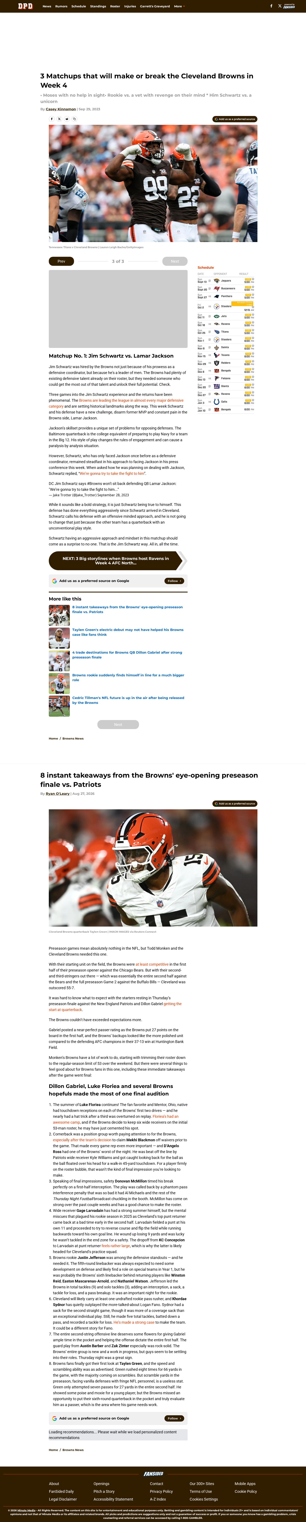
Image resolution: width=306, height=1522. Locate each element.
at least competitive (152, 964)
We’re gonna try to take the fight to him (112, 473)
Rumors (61, 6)
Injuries (130, 6)
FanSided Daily (61, 1491)
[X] (280, 6)
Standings (98, 6)
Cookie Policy (246, 1491)
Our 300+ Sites (202, 1483)
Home (53, 738)
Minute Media (26, 1510)
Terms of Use (201, 1491)
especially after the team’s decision (82, 1140)
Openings (101, 1483)
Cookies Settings (204, 1499)
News (47, 6)
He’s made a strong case (134, 1322)
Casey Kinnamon (61, 109)
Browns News (72, 738)
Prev (61, 261)
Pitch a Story (104, 1491)
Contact (156, 1483)
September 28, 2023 (113, 495)
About (54, 1483)
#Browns (94, 483)
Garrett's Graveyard (155, 6)
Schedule (79, 6)
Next (175, 261)
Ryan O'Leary (58, 794)
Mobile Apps (245, 1483)
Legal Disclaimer (63, 1499)
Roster (115, 6)
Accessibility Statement (113, 1499)
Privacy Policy (161, 1491)
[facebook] (271, 6)
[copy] (74, 119)
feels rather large (116, 1246)
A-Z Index (158, 1499)
